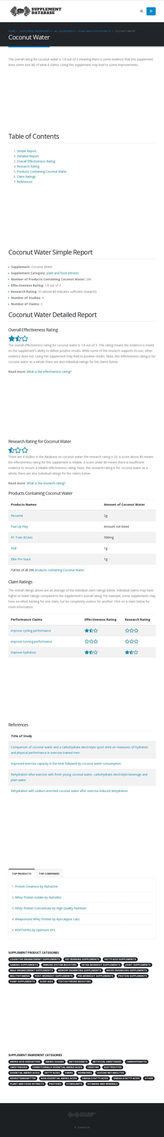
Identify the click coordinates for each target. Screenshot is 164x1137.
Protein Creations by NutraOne (36, 886)
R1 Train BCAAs (22, 537)
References (24, 182)
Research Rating (28, 166)
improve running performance (31, 641)
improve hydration (23, 652)
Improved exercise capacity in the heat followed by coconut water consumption (66, 763)
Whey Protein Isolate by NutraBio (38, 897)
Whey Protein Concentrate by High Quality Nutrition (50, 908)
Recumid (17, 516)
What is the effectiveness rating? (49, 372)
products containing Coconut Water (59, 570)
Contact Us (83, 1127)
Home (11, 31)
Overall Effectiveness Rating (36, 161)
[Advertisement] (82, 102)
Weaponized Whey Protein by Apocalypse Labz (47, 919)
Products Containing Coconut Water (42, 171)
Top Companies (49, 873)
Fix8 (13, 548)
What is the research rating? (46, 483)
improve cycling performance (31, 631)
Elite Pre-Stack (21, 559)
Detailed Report (28, 156)
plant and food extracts (94, 31)
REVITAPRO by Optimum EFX (35, 930)
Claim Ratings (26, 177)
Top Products (21, 873)
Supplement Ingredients (35, 31)
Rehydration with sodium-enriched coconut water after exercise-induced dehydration (69, 791)
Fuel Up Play (19, 526)
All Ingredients (64, 31)
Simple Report (26, 151)
